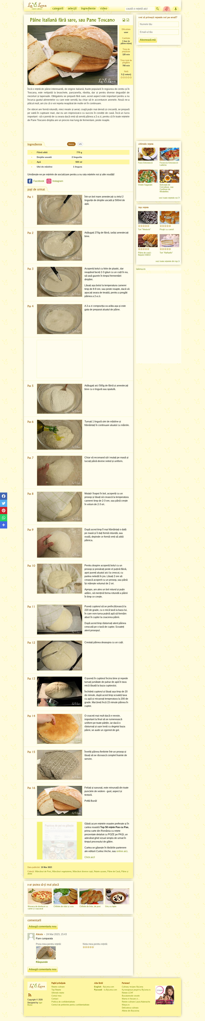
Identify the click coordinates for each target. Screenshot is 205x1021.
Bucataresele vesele (131, 996)
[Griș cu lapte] (117, 896)
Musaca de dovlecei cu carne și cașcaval (38, 907)
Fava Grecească (145, 163)
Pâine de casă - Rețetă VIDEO (145, 254)
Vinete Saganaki (145, 185)
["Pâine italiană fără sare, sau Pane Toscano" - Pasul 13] (59, 691)
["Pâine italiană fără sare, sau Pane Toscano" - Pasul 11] (59, 619)
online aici (121, 851)
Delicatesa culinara (130, 1008)
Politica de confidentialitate (63, 1002)
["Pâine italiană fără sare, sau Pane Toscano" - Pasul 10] (59, 579)
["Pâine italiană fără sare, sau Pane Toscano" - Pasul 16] (59, 801)
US (80, 144)
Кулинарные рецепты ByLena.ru (136, 990)
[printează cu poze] (123, 19)
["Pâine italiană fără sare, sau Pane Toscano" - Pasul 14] (59, 729)
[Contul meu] (175, 8)
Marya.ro (126, 1005)
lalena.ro (140, 269)
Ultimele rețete (57, 993)
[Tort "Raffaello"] (169, 240)
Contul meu (56, 996)
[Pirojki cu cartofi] (169, 217)
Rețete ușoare (100, 871)
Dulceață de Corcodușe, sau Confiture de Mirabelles (166, 188)
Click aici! (89, 857)
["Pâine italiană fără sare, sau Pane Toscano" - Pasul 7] (59, 471)
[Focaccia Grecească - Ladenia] (169, 154)
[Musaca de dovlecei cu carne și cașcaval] (40, 896)
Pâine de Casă (113, 871)
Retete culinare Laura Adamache (136, 1002)
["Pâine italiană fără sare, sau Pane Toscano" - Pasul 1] (59, 210)
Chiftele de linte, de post (90, 906)
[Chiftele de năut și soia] (66, 896)
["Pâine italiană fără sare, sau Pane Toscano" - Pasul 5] (59, 399)
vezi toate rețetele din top (167, 261)
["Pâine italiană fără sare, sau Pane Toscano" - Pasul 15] (59, 765)
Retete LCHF (127, 993)
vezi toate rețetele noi (168, 198)
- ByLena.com (104, 987)
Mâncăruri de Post (43, 871)
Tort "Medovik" (144, 229)
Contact (54, 999)
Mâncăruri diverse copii (83, 871)
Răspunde (42, 962)
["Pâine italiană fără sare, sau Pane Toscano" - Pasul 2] (59, 246)
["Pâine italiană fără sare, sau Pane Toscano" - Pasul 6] (59, 435)
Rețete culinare (58, 987)
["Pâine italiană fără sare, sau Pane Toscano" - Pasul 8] (59, 507)
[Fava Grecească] (148, 154)
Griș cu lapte (110, 906)
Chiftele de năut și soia (64, 906)
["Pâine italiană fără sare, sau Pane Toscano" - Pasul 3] (59, 282)
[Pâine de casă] (148, 240)
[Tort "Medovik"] (148, 217)
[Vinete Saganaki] (148, 176)
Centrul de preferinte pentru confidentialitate (70, 1005)
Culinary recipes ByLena (132, 987)
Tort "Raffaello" (166, 253)
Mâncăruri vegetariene (61, 871)
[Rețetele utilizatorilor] (166, 8)
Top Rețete (56, 990)
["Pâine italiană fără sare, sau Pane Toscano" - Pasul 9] (59, 543)
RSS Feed (29, 995)
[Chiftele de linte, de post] (91, 896)
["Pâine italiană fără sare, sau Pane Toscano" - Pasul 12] (59, 655)
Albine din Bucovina (130, 1011)
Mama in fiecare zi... (131, 999)
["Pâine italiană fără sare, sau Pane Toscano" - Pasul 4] (59, 319)
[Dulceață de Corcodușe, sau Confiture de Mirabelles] (169, 176)
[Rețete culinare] (37, 986)
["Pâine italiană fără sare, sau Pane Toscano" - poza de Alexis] (46, 952)
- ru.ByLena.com (105, 990)
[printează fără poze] (127, 19)
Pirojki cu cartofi (167, 229)
